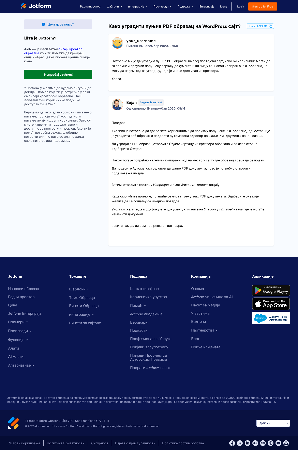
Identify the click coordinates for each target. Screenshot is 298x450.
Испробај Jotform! (58, 75)
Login (240, 6)
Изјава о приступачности (135, 443)
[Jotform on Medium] (255, 443)
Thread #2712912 (258, 26)
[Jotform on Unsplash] (286, 443)
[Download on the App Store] (271, 304)
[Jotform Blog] (263, 443)
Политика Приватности (66, 443)
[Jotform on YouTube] (278, 443)
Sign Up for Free (262, 6)
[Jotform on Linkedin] (247, 443)
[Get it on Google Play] (271, 290)
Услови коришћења (24, 443)
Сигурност (99, 443)
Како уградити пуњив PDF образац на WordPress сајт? (174, 26)
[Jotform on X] (240, 443)
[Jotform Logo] (36, 6)
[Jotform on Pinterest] (270, 443)
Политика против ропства (183, 443)
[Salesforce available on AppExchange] (271, 318)
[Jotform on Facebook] (232, 443)
